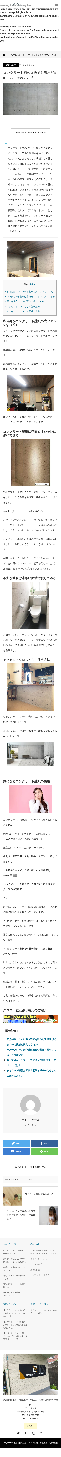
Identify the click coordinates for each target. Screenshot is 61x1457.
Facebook (25, 1432)
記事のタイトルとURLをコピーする (30, 132)
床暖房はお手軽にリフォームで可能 (14, 1268)
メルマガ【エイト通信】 (40, 1275)
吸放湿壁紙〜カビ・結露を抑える (14, 1285)
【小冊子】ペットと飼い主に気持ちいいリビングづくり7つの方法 (14, 1313)
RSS (40, 1432)
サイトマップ (36, 1264)
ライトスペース (30, 1119)
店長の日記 (35, 1270)
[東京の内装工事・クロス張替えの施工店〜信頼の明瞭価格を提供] (31, 4)
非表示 (32, 284)
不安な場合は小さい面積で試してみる (24, 301)
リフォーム (29, 1179)
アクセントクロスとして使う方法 (22, 306)
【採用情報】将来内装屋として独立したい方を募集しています (43, 1252)
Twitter (17, 1432)
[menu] (56, 4)
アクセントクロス (26, 65)
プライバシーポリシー (39, 1259)
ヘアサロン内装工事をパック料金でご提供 (14, 1252)
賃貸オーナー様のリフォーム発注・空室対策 (43, 1311)
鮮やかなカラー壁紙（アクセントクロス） (14, 1294)
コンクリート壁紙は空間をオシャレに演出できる (30, 296)
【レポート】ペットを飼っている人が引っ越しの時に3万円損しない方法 (15, 1336)
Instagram (33, 1432)
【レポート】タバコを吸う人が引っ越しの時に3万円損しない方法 (15, 1325)
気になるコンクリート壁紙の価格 (22, 311)
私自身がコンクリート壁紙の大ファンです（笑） (30, 291)
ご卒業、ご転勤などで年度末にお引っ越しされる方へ (14, 1260)
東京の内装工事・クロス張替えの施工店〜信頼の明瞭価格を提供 (30, 1400)
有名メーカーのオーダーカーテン (14, 1277)
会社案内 (30, 1426)
